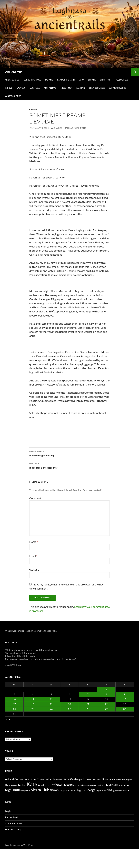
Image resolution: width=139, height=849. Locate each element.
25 (32, 709)
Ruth (16, 790)
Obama (94, 785)
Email (33, 556)
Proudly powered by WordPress (19, 845)
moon (88, 785)
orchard (101, 785)
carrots (33, 779)
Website (34, 570)
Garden (74, 779)
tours (85, 790)
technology (76, 790)
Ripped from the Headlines (43, 465)
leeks (61, 785)
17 (14, 704)
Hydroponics (11, 785)
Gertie (88, 779)
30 (124, 709)
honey (116, 779)
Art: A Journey (12, 80)
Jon (24, 785)
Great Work (97, 779)
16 (124, 699)
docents (58, 779)
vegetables (101, 790)
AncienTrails (13, 72)
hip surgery (107, 779)
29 (106, 709)
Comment (36, 498)
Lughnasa (35, 88)
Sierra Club (40, 789)
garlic (82, 779)
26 (51, 709)
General (34, 109)
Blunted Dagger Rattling (41, 453)
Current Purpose (32, 80)
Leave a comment (76, 128)
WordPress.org (13, 829)
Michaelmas (50, 88)
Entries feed (11, 817)
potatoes (125, 785)
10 (14, 699)
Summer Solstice (117, 88)
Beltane (92, 80)
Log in (8, 811)
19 (51, 704)
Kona (46, 785)
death (52, 779)
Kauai (40, 785)
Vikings (111, 790)
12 (51, 699)
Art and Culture (14, 779)
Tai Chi (67, 790)
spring (61, 790)
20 (69, 704)
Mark (68, 785)
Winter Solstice (13, 96)
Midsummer (66, 88)
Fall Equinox (121, 80)
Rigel (8, 790)
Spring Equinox (97, 88)
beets (26, 779)
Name (33, 541)
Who (81, 80)
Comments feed (13, 823)
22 (106, 704)
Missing (81, 785)
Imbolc (8, 88)
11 (32, 699)
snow (53, 790)
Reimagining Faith (66, 80)
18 (32, 704)
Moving (49, 80)
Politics (115, 785)
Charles (57, 128)
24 (14, 709)
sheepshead (25, 790)
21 (87, 704)
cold (46, 779)
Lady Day (21, 88)
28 (87, 709)
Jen (19, 785)
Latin (54, 784)
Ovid (108, 785)
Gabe (66, 779)
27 (69, 709)
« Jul (8, 718)
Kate (32, 784)
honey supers (126, 779)
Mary (75, 785)
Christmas (105, 80)
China (40, 779)
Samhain (80, 88)
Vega (91, 790)
